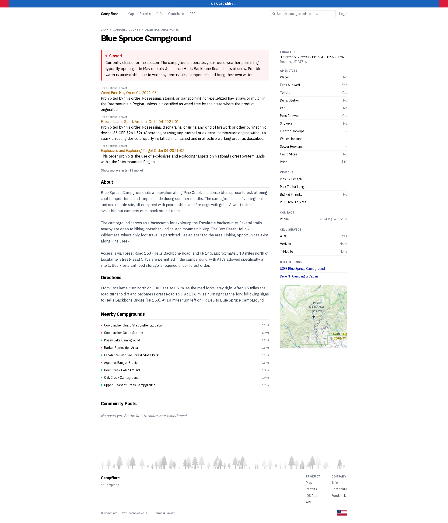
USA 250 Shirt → (224, 4)
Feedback (339, 496)
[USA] (342, 513)
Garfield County (126, 29)
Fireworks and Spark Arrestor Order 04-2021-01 (140, 121)
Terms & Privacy (164, 513)
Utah (104, 29)
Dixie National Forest (163, 29)
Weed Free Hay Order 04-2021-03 (129, 92)
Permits (145, 14)
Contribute (176, 14)
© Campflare (109, 513)
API (192, 14)
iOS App (311, 496)
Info (159, 14)
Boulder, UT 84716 (293, 62)
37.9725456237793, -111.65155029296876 (312, 57)
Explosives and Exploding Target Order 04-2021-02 (143, 150)
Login (343, 14)
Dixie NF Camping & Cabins (299, 276)
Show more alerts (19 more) (122, 170)
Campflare (109, 13)
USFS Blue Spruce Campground (302, 269)
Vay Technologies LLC (136, 513)
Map (131, 14)
